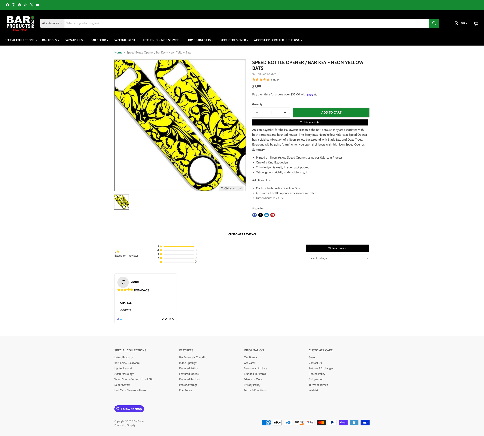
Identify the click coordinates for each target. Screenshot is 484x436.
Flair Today (185, 390)
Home (118, 52)
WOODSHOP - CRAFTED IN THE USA (277, 40)
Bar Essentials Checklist (193, 357)
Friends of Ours (253, 379)
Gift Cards (249, 363)
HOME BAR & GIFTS (199, 40)
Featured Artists (188, 368)
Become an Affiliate (255, 368)
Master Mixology (124, 374)
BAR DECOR (98, 40)
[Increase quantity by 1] (285, 113)
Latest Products (123, 357)
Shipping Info (316, 379)
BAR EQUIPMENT (124, 40)
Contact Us (315, 363)
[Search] (434, 23)
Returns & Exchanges (321, 368)
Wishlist (313, 390)
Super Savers (122, 384)
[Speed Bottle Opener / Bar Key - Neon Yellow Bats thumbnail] (121, 201)
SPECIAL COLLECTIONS (20, 40)
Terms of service (318, 384)
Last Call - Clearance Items (130, 390)
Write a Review (337, 248)
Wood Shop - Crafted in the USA (133, 379)
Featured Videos (189, 374)
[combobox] (246, 23)
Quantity (257, 104)
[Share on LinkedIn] (266, 215)
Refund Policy (317, 374)
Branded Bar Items (255, 374)
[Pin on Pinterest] (272, 215)
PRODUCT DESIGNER (232, 40)
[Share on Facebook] (254, 215)
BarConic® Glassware (127, 363)
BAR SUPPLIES (74, 40)
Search (313, 357)
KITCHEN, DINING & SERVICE (161, 40)
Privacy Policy (252, 384)
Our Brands (250, 357)
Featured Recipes (189, 379)
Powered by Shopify (124, 425)
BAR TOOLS (49, 40)
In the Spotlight (188, 363)
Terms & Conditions (255, 390)
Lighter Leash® (123, 368)
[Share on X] (260, 215)
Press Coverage (188, 384)
